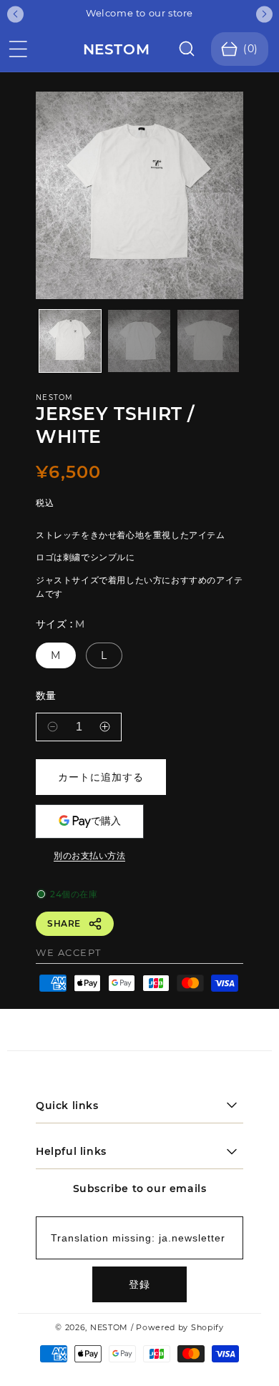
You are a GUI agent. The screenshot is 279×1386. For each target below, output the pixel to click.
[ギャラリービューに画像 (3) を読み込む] (208, 340)
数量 (46, 696)
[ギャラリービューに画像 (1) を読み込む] (70, 340)
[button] (18, 49)
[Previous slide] (15, 14)
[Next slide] (264, 14)
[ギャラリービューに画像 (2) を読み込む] (139, 340)
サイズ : (60, 624)
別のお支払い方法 (89, 855)
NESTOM (109, 1327)
